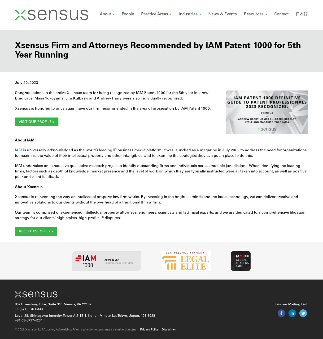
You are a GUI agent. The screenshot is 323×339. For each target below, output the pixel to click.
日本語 (302, 14)
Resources (254, 14)
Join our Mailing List (290, 304)
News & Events (222, 14)
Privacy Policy (149, 329)
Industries (189, 14)
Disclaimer (169, 329)
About (106, 14)
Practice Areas (155, 14)
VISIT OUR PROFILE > (37, 122)
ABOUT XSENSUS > (36, 231)
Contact (281, 14)
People (128, 14)
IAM (18, 150)
